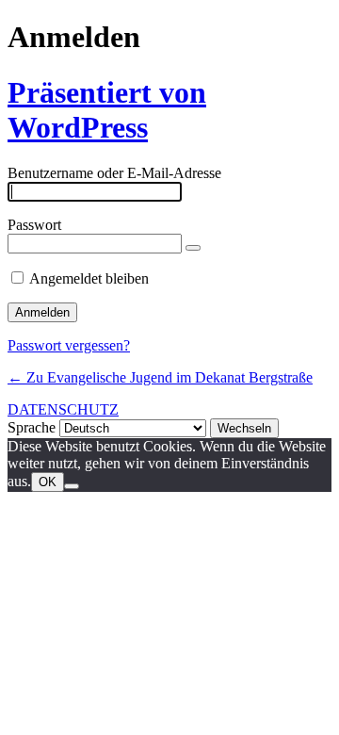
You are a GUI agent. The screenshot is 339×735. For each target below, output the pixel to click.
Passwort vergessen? (69, 345)
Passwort (34, 225)
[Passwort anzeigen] (193, 248)
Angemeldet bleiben (89, 278)
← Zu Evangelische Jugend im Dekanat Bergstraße (160, 377)
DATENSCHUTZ (63, 409)
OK (47, 482)
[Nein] (71, 486)
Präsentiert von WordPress (107, 109)
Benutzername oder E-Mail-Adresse (114, 173)
